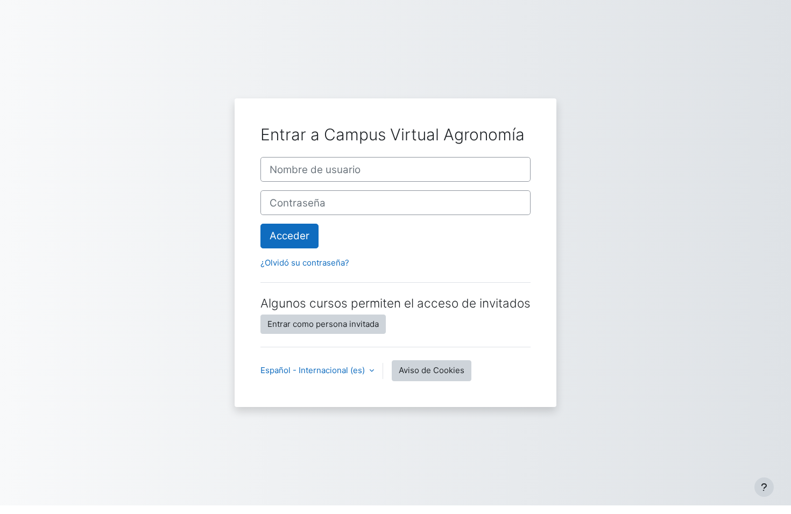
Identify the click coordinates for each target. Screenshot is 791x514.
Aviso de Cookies (431, 370)
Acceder (289, 236)
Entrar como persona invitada (323, 324)
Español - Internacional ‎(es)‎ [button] (313, 370)
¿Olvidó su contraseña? (304, 263)
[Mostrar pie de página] (764, 487)
